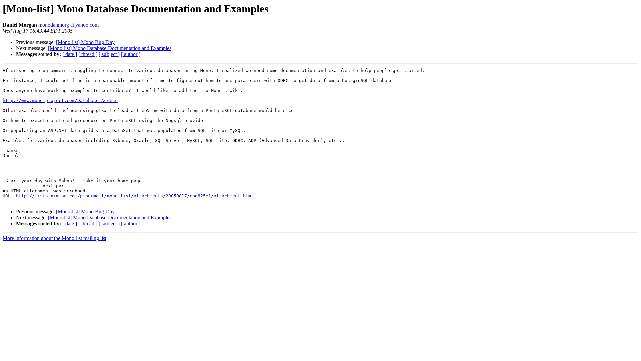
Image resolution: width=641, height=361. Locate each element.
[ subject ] (109, 54)
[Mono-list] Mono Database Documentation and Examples (109, 48)
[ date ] (69, 54)
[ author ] (130, 54)
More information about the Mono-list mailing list (54, 238)
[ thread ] (87, 54)
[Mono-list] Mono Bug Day (85, 42)
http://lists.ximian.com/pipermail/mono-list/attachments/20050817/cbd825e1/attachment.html (135, 195)
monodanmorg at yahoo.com (68, 25)
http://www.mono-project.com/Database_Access (60, 100)
